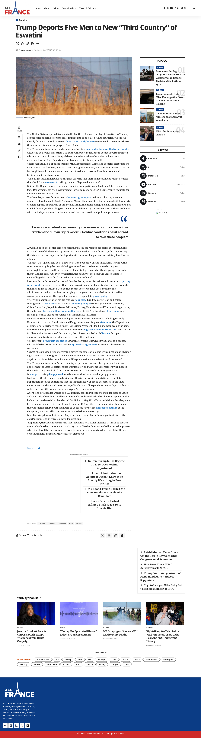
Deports (52, 524)
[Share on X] (18, 43)
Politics (23, 20)
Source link (34, 448)
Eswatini (62, 524)
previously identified (55, 340)
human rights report (79, 197)
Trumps (101, 659)
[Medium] (181, 8)
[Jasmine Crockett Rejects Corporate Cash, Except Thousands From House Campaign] (36, 613)
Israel (125, 659)
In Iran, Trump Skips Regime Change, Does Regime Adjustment (106, 464)
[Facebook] (164, 8)
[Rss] (185, 8)
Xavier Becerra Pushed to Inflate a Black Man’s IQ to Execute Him (105, 505)
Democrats (151, 659)
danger (34, 374)
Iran (114, 659)
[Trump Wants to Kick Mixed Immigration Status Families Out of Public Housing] (147, 96)
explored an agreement (84, 344)
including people (81, 303)
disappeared (55, 374)
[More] (37, 43)
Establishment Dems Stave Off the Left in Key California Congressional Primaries (159, 556)
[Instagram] (175, 8)
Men (71, 524)
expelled (81, 300)
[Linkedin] (27, 725)
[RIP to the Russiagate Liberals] (147, 133)
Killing (102, 664)
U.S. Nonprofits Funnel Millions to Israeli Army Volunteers (169, 116)
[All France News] (17, 8)
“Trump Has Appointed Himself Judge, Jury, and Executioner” (78, 633)
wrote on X (51, 182)
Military (23, 664)
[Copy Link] (27, 43)
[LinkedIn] (178, 8)
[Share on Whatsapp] (22, 43)
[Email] (19, 143)
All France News (23, 50)
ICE (57, 659)
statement (105, 322)
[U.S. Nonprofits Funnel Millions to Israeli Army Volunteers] (147, 115)
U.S (89, 659)
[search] (189, 8)
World (62, 628)
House (37, 664)
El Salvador (112, 311)
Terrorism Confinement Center (61, 311)
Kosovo (105, 333)
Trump (79, 524)
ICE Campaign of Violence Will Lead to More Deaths (120, 633)
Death (90, 664)
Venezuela (51, 664)
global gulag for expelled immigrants (106, 149)
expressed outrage (106, 407)
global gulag (100, 296)
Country (42, 524)
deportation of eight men (80, 141)
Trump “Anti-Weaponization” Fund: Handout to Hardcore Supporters (160, 576)
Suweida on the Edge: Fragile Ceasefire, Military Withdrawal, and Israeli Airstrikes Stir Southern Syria (170, 78)
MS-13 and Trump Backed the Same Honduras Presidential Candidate (106, 492)
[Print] (32, 43)
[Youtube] (162, 184)
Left (127, 664)
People (114, 664)
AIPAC (66, 664)
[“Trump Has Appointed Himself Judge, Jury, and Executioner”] (79, 613)
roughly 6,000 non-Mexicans (99, 329)
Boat (78, 664)
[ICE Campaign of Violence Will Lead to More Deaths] (122, 613)
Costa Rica (50, 303)
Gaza (137, 659)
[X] (168, 8)
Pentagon (168, 659)
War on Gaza (43, 659)
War (80, 659)
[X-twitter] (22, 725)
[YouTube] (171, 8)
